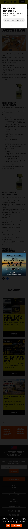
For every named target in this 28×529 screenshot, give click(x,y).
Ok (8, 525)
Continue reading (7, 25)
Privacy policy (17, 525)
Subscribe (20, 20)
